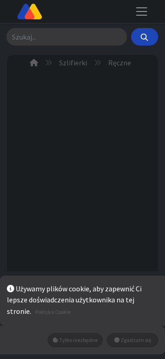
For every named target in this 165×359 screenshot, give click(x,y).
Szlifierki (73, 62)
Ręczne (119, 62)
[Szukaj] (144, 37)
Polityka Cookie (53, 311)
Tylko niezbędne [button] (78, 339)
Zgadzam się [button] (135, 339)
